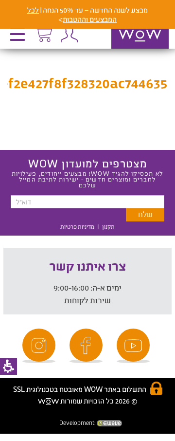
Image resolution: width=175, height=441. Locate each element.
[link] (135, 346)
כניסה (69, 34)
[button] (20, 37)
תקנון (108, 226)
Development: (78, 422)
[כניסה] (69, 34)
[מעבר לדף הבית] (130, 48)
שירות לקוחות (87, 300)
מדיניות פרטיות (77, 226)
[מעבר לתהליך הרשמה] (43, 32)
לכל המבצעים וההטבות (72, 14)
